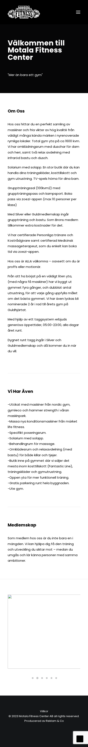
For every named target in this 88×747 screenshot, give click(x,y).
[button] (78, 12)
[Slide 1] (32, 678)
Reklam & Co (55, 721)
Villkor (44, 711)
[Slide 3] (42, 678)
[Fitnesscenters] (24, 12)
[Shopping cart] (65, 12)
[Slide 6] (56, 678)
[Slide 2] (37, 678)
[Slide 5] (51, 678)
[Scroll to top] (79, 738)
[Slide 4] (46, 678)
